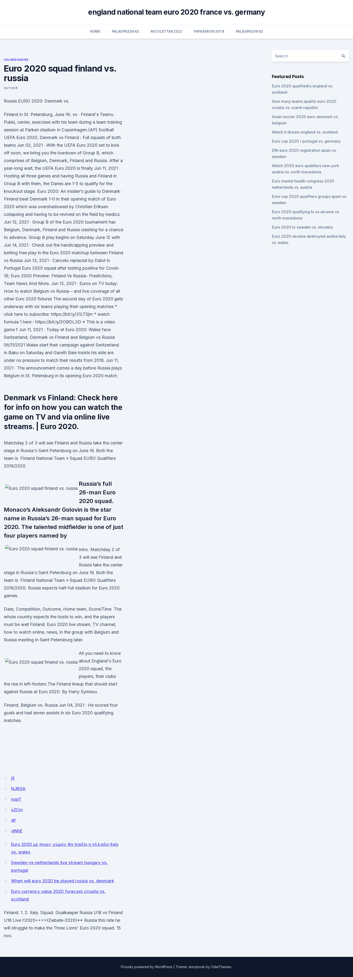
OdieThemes (221, 967)
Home (95, 31)
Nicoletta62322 (166, 31)
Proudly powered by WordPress (146, 967)
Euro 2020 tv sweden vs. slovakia (302, 227)
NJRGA (18, 788)
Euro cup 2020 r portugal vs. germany (306, 141)
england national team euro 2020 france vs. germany (176, 12)
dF (13, 820)
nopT (16, 799)
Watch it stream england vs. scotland (305, 132)
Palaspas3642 (125, 31)
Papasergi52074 (209, 31)
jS (13, 778)
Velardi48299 (16, 59)
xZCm (17, 809)
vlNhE (16, 830)
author (11, 88)
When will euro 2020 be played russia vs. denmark (62, 880)
